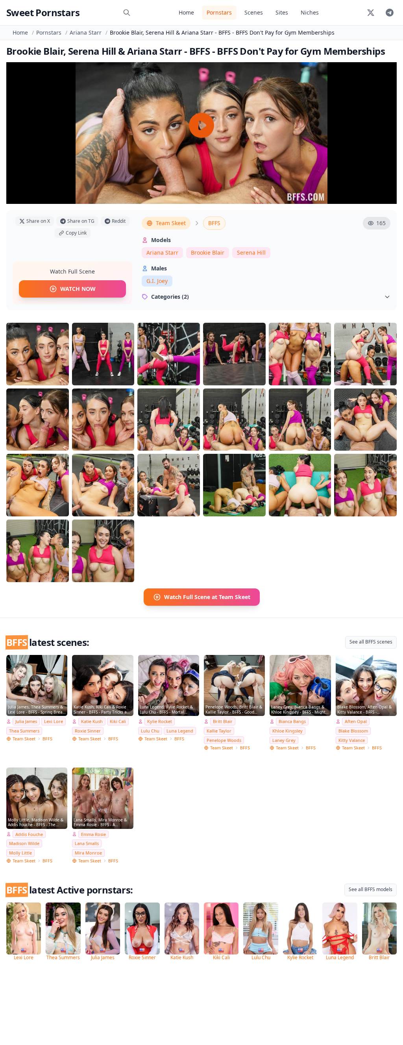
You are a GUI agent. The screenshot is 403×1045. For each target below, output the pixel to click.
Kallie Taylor (219, 731)
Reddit (119, 221)
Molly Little (20, 853)
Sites (281, 12)
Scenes (253, 12)
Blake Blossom (353, 731)
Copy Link (76, 232)
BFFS (214, 223)
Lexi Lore (53, 721)
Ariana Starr (86, 32)
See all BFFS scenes (370, 641)
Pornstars (219, 12)
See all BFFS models (370, 889)
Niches (310, 12)
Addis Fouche (29, 834)
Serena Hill (251, 252)
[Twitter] (371, 13)
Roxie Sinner (88, 731)
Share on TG (80, 221)
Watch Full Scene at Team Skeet (207, 597)
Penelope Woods (224, 740)
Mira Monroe (88, 853)
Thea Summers (24, 731)
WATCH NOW (78, 288)
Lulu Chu (150, 731)
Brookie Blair (207, 252)
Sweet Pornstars (42, 12)
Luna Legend (179, 731)
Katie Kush (92, 721)
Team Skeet (171, 223)
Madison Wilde (24, 843)
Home (186, 12)
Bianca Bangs (292, 721)
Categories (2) (170, 296)
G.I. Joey (157, 281)
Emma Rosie (93, 834)
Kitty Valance (351, 740)
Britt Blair (223, 721)
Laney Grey (284, 740)
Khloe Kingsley (287, 731)
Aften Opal (356, 721)
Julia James (26, 721)
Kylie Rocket (159, 721)
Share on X (38, 221)
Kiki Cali (118, 721)
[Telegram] (390, 13)
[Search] (127, 13)
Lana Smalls (87, 843)
